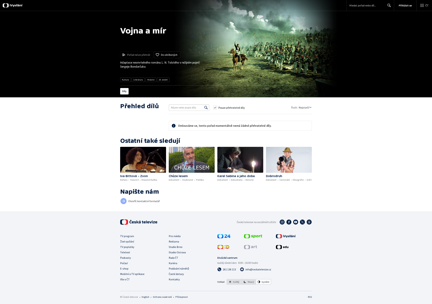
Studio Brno (175, 247)
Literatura (138, 79)
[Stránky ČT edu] (282, 248)
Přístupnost (182, 296)
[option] (234, 281)
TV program (127, 236)
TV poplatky (127, 247)
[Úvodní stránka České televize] (139, 222)
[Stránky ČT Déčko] (223, 248)
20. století (163, 79)
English (145, 296)
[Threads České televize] (309, 222)
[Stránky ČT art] (250, 248)
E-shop (124, 268)
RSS (310, 296)
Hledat (389, 5)
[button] (143, 160)
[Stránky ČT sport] (253, 237)
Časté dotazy (176, 274)
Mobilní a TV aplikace (132, 274)
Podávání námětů (179, 268)
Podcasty (125, 257)
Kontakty (174, 279)
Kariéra (173, 263)
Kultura (125, 79)
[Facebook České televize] (289, 222)
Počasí (124, 263)
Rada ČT (173, 257)
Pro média (175, 236)
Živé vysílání (127, 241)
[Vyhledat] (206, 107)
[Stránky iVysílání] (286, 237)
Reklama (174, 241)
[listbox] (248, 282)
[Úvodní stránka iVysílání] (16, 5)
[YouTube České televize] (295, 222)
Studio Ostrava (177, 252)
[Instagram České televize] (282, 222)
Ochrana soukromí (162, 296)
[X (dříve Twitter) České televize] (302, 222)
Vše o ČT (125, 279)
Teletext (125, 252)
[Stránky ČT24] (223, 237)
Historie (150, 79)
